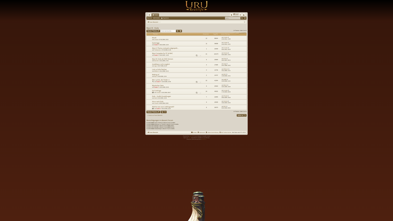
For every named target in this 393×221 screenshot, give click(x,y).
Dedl (155, 98)
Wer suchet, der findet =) (160, 80)
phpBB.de (204, 139)
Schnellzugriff (150, 15)
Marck (225, 85)
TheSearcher (157, 50)
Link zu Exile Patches (159, 69)
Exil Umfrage (156, 91)
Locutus (156, 39)
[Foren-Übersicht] (196, 6)
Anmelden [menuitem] (241, 15)
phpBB (191, 136)
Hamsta (226, 53)
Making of (155, 75)
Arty (189, 137)
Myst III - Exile (152, 28)
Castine (226, 37)
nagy (155, 66)
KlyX (155, 76)
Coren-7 (156, 44)
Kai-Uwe (156, 60)
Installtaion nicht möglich (161, 64)
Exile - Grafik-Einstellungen (161, 96)
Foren (156, 15)
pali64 (225, 79)
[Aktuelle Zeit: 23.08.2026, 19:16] (244, 22)
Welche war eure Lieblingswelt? (163, 107)
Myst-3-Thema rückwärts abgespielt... (165, 48)
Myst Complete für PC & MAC (162, 53)
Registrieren (166, 18)
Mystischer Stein (158, 85)
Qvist (225, 58)
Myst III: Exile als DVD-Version (162, 59)
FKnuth (225, 96)
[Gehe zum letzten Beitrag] (228, 37)
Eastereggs (156, 43)
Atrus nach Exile (157, 101)
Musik (154, 38)
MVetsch (156, 71)
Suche (150, 18)
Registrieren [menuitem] (244, 15)
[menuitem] (231, 14)
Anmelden (157, 18)
